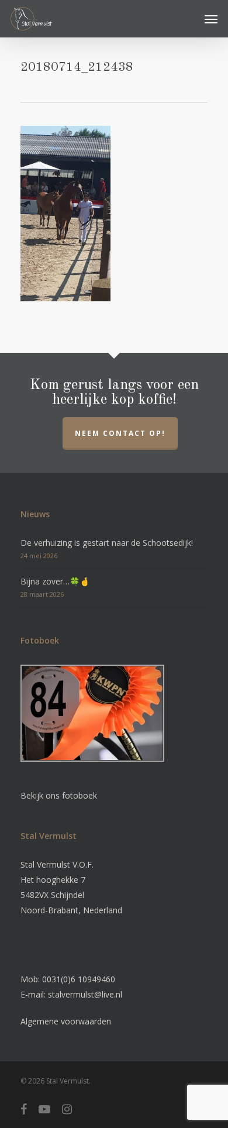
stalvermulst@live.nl (85, 994)
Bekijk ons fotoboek (58, 795)
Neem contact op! (120, 433)
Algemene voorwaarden (65, 1021)
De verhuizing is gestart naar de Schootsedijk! (106, 542)
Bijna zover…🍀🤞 (54, 581)
